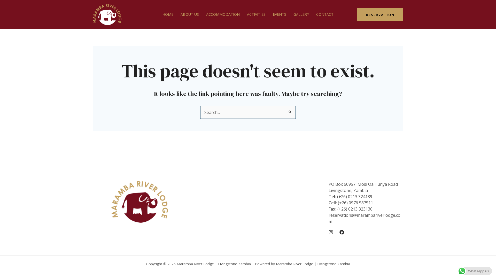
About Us (190, 14)
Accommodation (223, 14)
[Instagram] (331, 232)
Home (167, 14)
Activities (256, 14)
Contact (325, 14)
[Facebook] (341, 232)
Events (279, 14)
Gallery (301, 14)
